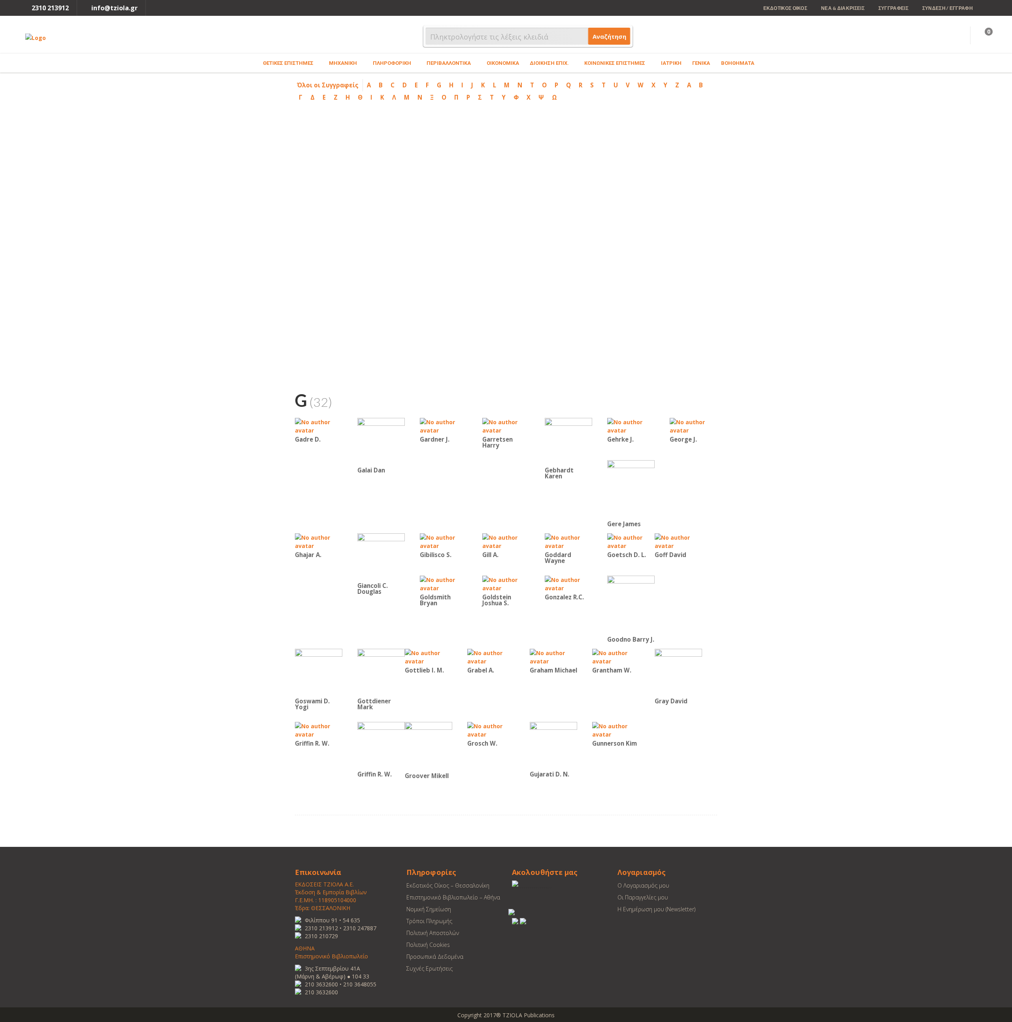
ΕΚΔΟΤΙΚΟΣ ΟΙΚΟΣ (785, 8)
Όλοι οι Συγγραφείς (328, 85)
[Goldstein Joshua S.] (506, 583)
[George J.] (693, 425)
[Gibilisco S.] (443, 541)
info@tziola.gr (114, 8)
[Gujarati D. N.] (553, 745)
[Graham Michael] (553, 656)
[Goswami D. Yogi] (318, 672)
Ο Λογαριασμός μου (643, 885)
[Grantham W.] (616, 656)
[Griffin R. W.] (318, 729)
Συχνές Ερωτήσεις (429, 968)
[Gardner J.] (443, 425)
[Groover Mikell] (428, 746)
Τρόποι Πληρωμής (429, 921)
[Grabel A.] (491, 656)
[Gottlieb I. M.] (428, 656)
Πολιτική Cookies (428, 944)
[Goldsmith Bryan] (443, 583)
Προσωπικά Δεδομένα (434, 956)
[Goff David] (678, 541)
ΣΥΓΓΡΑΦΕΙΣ (893, 8)
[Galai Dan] (381, 441)
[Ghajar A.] (318, 541)
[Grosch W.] (491, 729)
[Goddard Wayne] (568, 541)
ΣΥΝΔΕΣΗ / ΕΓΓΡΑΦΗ (947, 8)
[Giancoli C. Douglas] (381, 556)
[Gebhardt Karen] (568, 441)
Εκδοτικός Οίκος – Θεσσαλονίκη (447, 885)
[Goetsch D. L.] (631, 541)
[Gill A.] (506, 541)
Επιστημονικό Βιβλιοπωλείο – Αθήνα (453, 897)
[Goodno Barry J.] (631, 604)
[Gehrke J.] (631, 425)
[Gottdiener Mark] (381, 672)
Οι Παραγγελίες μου (642, 897)
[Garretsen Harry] (506, 425)
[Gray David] (678, 672)
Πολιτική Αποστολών (432, 933)
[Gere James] (631, 489)
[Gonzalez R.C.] (568, 583)
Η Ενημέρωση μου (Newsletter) (656, 909)
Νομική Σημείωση (428, 909)
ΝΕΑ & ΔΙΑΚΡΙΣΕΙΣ (843, 8)
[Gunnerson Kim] (616, 729)
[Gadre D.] (318, 425)
